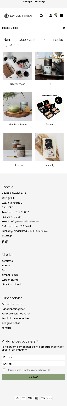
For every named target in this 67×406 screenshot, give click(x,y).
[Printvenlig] (64, 28)
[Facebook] (3, 242)
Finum (5, 270)
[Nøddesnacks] (17, 66)
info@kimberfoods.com (25, 221)
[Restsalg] (49, 147)
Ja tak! (33, 377)
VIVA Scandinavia (12, 284)
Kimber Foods (10, 275)
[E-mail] (33, 363)
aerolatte (7, 261)
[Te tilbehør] (17, 147)
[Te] (49, 66)
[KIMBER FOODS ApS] (18, 16)
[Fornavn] (33, 357)
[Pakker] (49, 106)
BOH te (6, 265)
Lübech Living (10, 279)
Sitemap (7, 235)
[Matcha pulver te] (17, 106)
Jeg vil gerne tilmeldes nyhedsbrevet (31, 369)
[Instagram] (6, 242)
